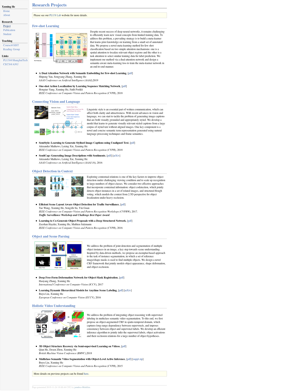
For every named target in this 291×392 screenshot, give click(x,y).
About (6, 15)
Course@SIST (11, 45)
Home (6, 11)
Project (7, 26)
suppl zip (138, 359)
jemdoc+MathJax (82, 387)
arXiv (116, 155)
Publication (9, 30)
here (86, 373)
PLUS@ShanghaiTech (15, 60)
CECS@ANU (11, 64)
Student (7, 34)
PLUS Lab (55, 15)
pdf (130, 73)
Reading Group (11, 49)
